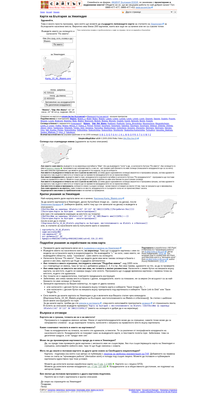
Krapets (149, 121)
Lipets (129, 119)
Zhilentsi (161, 126)
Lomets (122, 119)
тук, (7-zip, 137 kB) (96, 366)
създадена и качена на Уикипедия (101, 248)
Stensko (168, 128)
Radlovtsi (121, 123)
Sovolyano (144, 126)
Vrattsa (58, 126)
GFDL (161, 253)
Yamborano (58, 128)
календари (70, 390)
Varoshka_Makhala (164, 130)
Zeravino (131, 128)
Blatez (95, 119)
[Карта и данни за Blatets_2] (56, 163)
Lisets (141, 119)
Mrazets (44, 121)
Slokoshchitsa (94, 130)
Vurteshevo (121, 128)
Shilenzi (153, 126)
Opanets (149, 119)
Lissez (51, 126)
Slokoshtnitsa (70, 130)
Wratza (65, 126)
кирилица (60, 390)
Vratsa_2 (82, 126)
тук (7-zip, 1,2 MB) (103, 364)
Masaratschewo (162, 123)
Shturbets (68, 128)
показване (76, 123)
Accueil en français (150, 390)
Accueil (49, 12)
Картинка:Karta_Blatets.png (108, 198)
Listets (115, 119)
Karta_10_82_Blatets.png (58, 78)
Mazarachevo (148, 123)
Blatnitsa (67, 121)
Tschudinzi (150, 130)
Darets (127, 121)
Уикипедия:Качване (51, 204)
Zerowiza (89, 128)
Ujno (43, 130)
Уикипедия (156, 24)
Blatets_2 (82, 119)
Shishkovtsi (118, 130)
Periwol (97, 126)
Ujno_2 (62, 132)
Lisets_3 (44, 126)
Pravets (172, 119)
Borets (142, 121)
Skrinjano (150, 128)
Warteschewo (110, 128)
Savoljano (134, 126)
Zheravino (140, 128)
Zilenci (43, 128)
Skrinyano (159, 128)
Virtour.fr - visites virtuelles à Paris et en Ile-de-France (154, 392)
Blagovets (89, 121)
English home (135, 390)
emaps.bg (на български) (73, 116)
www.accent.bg (143, 7)
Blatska (105, 121)
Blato (74, 121)
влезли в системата (89, 303)
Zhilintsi (169, 126)
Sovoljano (106, 126)
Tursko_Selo (78, 128)
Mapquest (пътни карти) (97, 116)
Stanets (157, 119)
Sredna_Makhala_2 (49, 132)
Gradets (120, 121)
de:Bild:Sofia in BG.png (154, 252)
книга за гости (97, 390)
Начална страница (168, 390)
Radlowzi (112, 123)
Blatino (81, 121)
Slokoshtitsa (82, 130)
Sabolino (125, 126)
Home (42, 12)
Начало (56, 12)
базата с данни (53, 168)
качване (146, 303)
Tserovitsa (98, 128)
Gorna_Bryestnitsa (134, 123)
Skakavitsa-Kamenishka (134, 130)
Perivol (90, 126)
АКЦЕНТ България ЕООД (125, 2)
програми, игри (83, 390)
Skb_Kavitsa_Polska (54, 130)
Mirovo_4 (73, 126)
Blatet (89, 119)
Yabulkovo (70, 132)
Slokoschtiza (106, 130)
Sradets (164, 119)
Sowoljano (115, 126)
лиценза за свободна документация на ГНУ (126, 353)
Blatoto (102, 119)
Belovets (135, 121)
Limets (135, 119)
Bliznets (112, 121)
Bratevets (59, 121)
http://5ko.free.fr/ (130, 138)
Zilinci (49, 128)
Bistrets (97, 121)
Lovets (51, 121)
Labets (109, 119)
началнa (51, 390)
